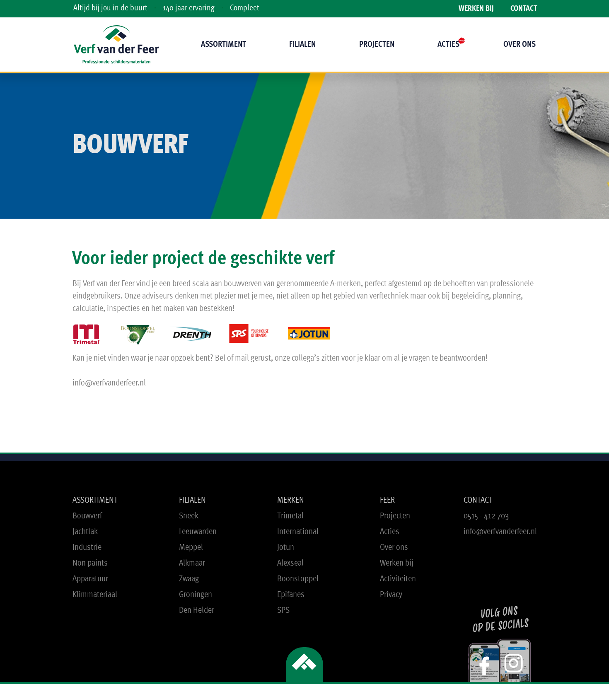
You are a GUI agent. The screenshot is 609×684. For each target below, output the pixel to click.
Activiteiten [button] (398, 579)
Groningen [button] (195, 594)
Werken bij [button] (396, 563)
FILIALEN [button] (192, 500)
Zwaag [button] (189, 579)
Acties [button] (389, 531)
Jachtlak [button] (85, 531)
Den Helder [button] (196, 610)
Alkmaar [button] (192, 563)
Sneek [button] (188, 516)
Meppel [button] (191, 547)
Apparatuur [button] (90, 579)
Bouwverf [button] (87, 516)
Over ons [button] (394, 547)
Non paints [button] (90, 563)
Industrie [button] (87, 547)
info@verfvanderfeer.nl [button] (500, 531)
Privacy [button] (391, 594)
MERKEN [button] (290, 500)
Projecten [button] (395, 516)
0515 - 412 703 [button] (486, 516)
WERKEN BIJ (476, 9)
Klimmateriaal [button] (94, 594)
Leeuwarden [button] (198, 531)
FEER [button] (387, 500)
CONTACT (523, 9)
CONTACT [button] (478, 500)
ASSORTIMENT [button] (95, 500)
